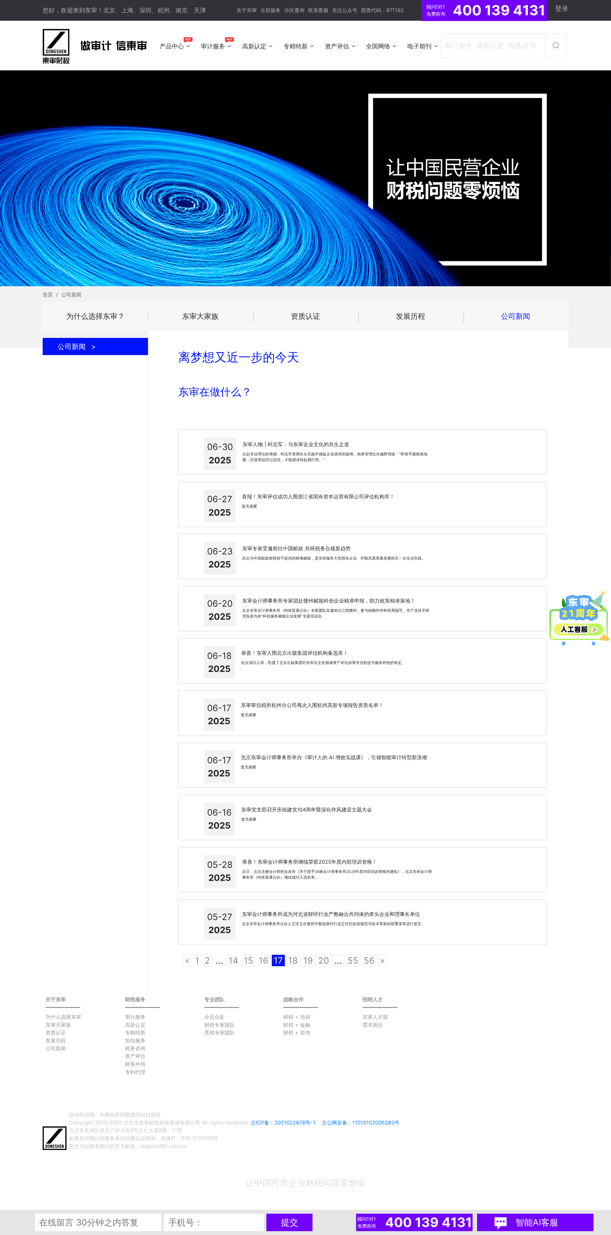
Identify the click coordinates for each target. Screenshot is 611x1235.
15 (248, 960)
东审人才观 (375, 1017)
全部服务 (270, 10)
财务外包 (135, 1064)
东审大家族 (200, 316)
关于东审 (246, 10)
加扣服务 (135, 1040)
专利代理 (135, 1072)
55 (353, 960)
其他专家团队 (219, 1032)
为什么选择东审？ (95, 316)
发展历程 (410, 316)
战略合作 (293, 999)
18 (293, 960)
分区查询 (294, 10)
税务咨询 (135, 1048)
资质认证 (305, 316)
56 (369, 960)
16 (263, 960)
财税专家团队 (219, 1025)
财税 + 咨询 (296, 1032)
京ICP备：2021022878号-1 (283, 1122)
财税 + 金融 (296, 1025)
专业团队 (214, 999)
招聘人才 (372, 999)
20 (323, 960)
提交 (289, 1222)
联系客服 (318, 10)
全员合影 (214, 1017)
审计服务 (135, 1017)
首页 (48, 294)
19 (308, 960)
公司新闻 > (77, 346)
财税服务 (135, 999)
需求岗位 (372, 1025)
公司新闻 (515, 316)
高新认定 (135, 1025)
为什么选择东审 (63, 1017)
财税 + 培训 (296, 1017)
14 (233, 960)
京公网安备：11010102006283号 (360, 1122)
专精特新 (135, 1032)
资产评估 (135, 1056)
